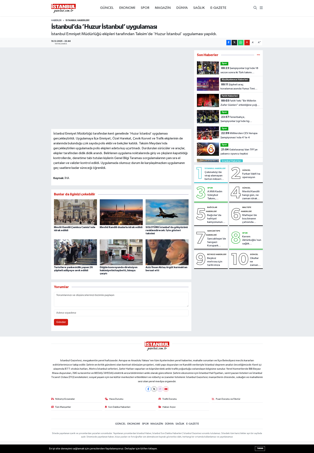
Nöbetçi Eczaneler (65, 399)
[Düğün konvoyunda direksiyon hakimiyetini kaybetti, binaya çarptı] (121, 252)
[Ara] (255, 8)
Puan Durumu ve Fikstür (228, 399)
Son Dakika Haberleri (119, 407)
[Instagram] (160, 389)
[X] (154, 389)
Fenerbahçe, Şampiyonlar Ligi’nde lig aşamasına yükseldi (234, 119)
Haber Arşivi (169, 407)
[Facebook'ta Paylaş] (228, 42)
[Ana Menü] (261, 8)
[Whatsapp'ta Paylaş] (241, 42)
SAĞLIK (199, 8)
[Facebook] (148, 389)
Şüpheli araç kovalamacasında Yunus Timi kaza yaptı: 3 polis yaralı (237, 87)
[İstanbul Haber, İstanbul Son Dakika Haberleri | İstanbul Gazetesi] (63, 8)
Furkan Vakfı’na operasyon (251, 175)
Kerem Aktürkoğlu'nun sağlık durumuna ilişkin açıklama (251, 240)
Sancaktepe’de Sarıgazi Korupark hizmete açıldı (216, 242)
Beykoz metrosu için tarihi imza (214, 262)
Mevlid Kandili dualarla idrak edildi (121, 227)
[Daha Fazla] (247, 42)
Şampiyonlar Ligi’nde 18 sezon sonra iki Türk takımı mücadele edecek (239, 71)
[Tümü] (258, 55)
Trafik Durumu (169, 399)
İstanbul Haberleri (77, 20)
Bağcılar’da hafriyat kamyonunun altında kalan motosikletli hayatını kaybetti (215, 219)
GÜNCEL (107, 8)
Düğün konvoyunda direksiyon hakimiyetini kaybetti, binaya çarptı (118, 270)
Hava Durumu (116, 399)
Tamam (260, 448)
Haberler (56, 20)
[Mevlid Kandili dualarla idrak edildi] (121, 212)
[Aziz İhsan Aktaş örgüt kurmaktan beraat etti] (167, 252)
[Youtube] (166, 389)
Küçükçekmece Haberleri (235, 80)
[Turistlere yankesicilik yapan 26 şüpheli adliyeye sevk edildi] (75, 252)
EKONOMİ (127, 8)
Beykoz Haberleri (216, 254)
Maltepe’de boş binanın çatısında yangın (249, 219)
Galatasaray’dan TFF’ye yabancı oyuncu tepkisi (239, 151)
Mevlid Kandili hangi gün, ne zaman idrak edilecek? (251, 195)
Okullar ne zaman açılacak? (255, 262)
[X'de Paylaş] (234, 42)
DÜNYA (182, 8)
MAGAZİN (163, 8)
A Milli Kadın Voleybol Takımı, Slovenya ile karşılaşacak (214, 195)
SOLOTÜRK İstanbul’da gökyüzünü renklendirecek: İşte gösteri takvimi (167, 230)
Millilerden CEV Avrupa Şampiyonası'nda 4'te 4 (238, 135)
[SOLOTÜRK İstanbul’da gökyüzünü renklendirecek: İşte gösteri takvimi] (167, 212)
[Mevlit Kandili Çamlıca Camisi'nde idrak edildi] (75, 212)
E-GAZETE (218, 8)
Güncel (246, 170)
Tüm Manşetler (63, 407)
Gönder (61, 322)
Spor (224, 63)
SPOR (145, 8)
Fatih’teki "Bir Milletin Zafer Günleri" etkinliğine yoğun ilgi (240, 103)
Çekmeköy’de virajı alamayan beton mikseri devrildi (213, 176)
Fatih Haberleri (230, 96)
